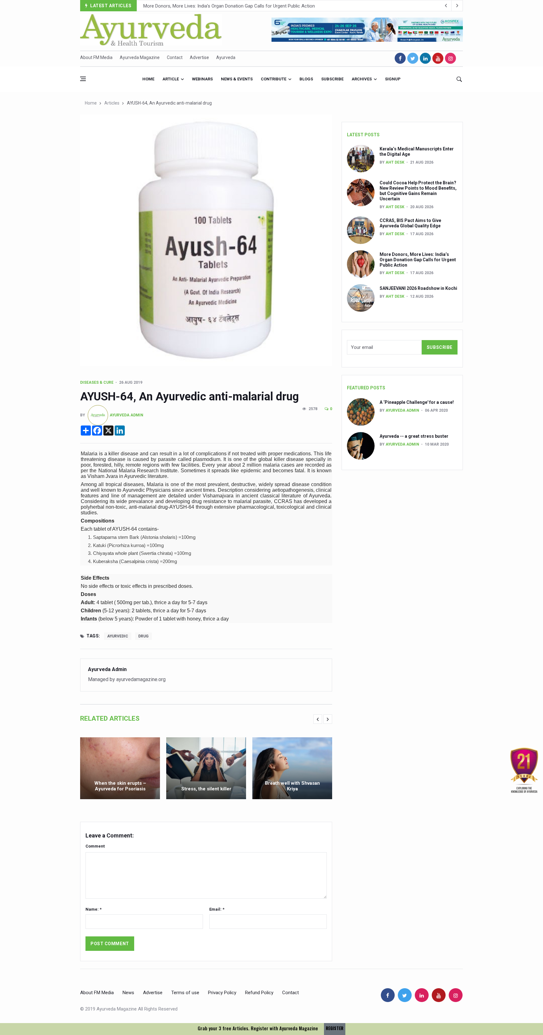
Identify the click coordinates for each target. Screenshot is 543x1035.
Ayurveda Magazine (140, 57)
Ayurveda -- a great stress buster (414, 436)
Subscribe (332, 79)
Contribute (273, 79)
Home (148, 79)
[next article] (446, 5)
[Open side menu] (83, 79)
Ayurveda (225, 57)
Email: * (216, 909)
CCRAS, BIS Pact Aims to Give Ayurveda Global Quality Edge (410, 223)
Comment (95, 846)
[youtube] (437, 58)
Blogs (306, 79)
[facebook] (400, 58)
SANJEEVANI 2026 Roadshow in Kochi (418, 288)
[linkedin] (425, 58)
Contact (175, 57)
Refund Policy (259, 992)
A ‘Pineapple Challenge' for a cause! (417, 402)
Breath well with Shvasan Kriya (292, 786)
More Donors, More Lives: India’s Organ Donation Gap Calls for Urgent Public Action (229, 6)
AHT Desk (395, 162)
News (128, 992)
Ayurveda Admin (126, 415)
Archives (362, 79)
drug (143, 636)
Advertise (199, 57)
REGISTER (334, 1028)
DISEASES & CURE (96, 382)
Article (170, 79)
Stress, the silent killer (206, 789)
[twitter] (412, 58)
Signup (393, 79)
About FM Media (96, 57)
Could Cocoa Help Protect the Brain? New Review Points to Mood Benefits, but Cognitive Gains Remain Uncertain (418, 190)
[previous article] (457, 5)
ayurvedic (117, 636)
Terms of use (185, 992)
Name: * (93, 909)
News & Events (237, 79)
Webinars (202, 79)
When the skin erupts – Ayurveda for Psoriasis (120, 786)
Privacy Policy (222, 992)
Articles (111, 103)
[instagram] (450, 58)
